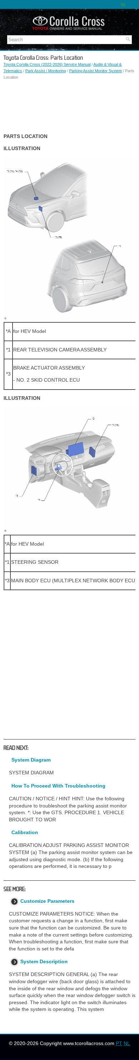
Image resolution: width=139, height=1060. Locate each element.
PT (119, 1043)
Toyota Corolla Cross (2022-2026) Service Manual (47, 64)
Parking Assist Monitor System (95, 71)
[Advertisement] (69, 106)
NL (127, 1043)
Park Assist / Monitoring (45, 71)
